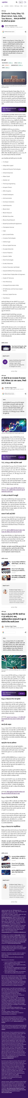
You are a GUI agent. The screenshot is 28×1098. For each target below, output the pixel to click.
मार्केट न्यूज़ (17, 6)
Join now (22, 109)
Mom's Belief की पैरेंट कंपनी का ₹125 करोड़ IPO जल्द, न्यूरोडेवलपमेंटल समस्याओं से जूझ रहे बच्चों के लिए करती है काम (13, 490)
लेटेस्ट (21, 6)
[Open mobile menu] (25, 2)
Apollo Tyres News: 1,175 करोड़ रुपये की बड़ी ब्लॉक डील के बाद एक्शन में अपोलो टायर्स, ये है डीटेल (13, 719)
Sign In (20, 2)
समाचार (11, 6)
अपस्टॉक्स (6, 6)
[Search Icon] (17, 2)
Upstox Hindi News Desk (11, 26)
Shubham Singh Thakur (11, 388)
